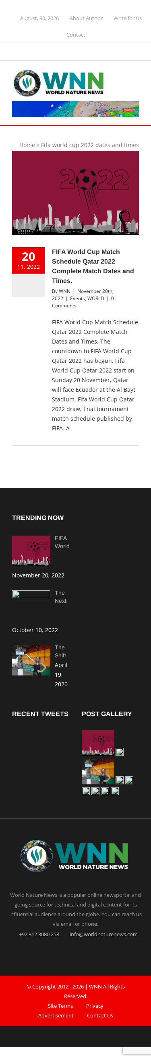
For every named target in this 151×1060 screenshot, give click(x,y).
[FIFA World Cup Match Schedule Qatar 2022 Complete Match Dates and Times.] (75, 193)
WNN (64, 291)
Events (77, 298)
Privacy (94, 1005)
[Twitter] (76, 953)
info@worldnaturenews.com (103, 934)
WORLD (95, 298)
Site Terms (60, 1005)
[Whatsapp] (91, 953)
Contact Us (100, 1015)
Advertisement (56, 1015)
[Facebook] (60, 953)
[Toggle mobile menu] (135, 76)
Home (27, 145)
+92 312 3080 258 (38, 934)
